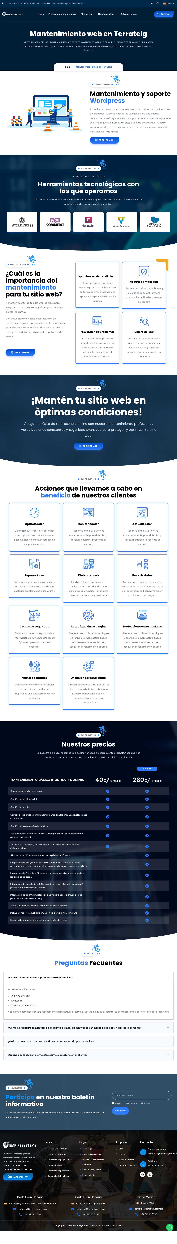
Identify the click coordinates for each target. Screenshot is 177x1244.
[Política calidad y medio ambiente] (96, 1162)
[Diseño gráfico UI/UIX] (61, 1149)
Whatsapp (17, 1000)
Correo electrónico (157, 1149)
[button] (88, 977)
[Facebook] (157, 3)
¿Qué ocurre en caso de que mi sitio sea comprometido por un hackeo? (51, 1041)
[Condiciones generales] (96, 1170)
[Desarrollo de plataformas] (61, 1171)
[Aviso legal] (96, 1149)
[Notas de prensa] (126, 1160)
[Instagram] (152, 3)
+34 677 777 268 (20, 996)
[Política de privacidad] (96, 1154)
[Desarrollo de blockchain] (61, 1176)
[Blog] (126, 1149)
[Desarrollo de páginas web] (61, 1160)
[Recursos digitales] (126, 1165)
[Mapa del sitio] (96, 1175)
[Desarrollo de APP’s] (61, 1165)
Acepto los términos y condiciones (132, 1103)
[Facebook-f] (142, 1174)
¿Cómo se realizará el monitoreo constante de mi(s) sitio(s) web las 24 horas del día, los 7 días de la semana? (74, 1027)
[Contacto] (126, 1154)
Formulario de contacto (24, 1005)
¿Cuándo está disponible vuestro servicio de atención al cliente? (47, 1054)
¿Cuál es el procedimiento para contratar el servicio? (40, 977)
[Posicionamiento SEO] (61, 1154)
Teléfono (152, 1161)
